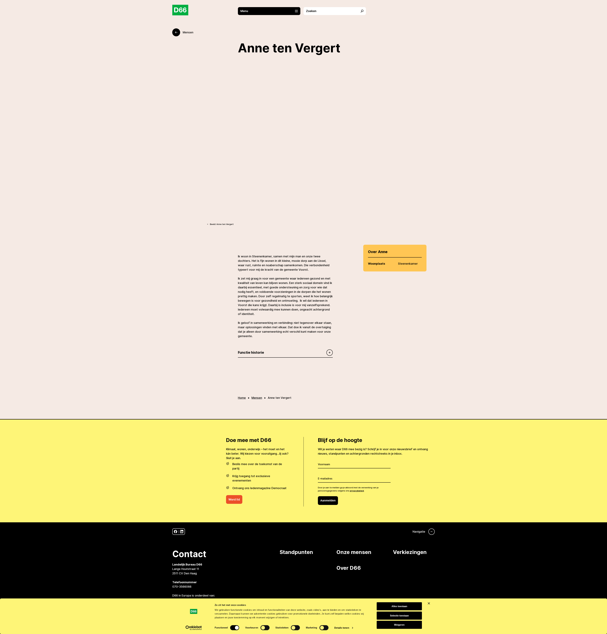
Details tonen (341, 627)
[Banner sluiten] (429, 603)
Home (242, 397)
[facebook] (175, 531)
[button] (271, 11)
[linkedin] (181, 531)
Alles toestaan (399, 606)
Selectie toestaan (399, 615)
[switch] (265, 627)
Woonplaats (376, 263)
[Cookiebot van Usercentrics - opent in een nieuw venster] (194, 627)
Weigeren (399, 624)
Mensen (256, 397)
